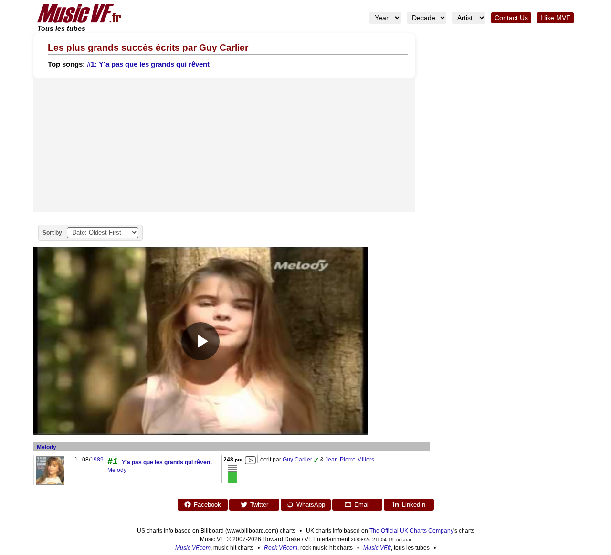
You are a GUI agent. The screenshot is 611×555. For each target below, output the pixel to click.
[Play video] (200, 341)
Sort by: (53, 233)
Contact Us (511, 17)
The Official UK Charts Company (411, 530)
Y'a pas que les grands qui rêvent (167, 462)
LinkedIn (413, 504)
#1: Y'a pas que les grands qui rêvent (148, 64)
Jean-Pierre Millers (349, 459)
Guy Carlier (297, 459)
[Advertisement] (224, 145)
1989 (97, 459)
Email (362, 504)
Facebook (207, 504)
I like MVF (555, 17)
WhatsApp (310, 504)
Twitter (259, 504)
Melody (46, 447)
